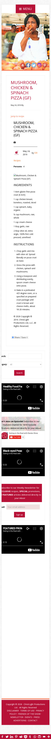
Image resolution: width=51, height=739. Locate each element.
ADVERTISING (19, 720)
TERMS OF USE (27, 710)
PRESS (37, 717)
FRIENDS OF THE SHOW (29, 714)
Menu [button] (27, 9)
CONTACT (32, 720)
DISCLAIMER (13, 710)
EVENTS (28, 717)
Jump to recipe (17, 116)
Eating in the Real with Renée (25, 23)
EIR (35, 152)
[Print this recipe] (15, 142)
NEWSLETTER (16, 717)
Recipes (17, 160)
